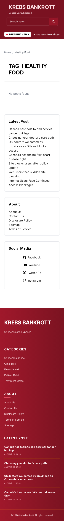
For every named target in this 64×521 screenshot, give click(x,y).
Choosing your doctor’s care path (31, 137)
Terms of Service (20, 229)
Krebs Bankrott (32, 7)
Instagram (34, 280)
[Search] (53, 21)
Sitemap (14, 225)
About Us (15, 212)
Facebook (34, 257)
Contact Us (16, 216)
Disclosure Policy (20, 220)
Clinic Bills (10, 363)
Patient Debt (11, 375)
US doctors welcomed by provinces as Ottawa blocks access (27, 146)
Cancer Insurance (14, 357)
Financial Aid (11, 369)
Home (7, 52)
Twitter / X (34, 273)
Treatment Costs (13, 380)
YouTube (34, 265)
